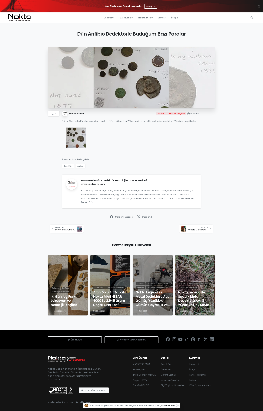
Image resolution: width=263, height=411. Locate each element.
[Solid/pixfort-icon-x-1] (205, 339)
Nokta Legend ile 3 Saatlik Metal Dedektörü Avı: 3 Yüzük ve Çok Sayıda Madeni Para (195, 298)
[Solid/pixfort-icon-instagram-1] (174, 339)
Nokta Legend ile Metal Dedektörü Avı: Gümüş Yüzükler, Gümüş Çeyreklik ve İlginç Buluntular (152, 298)
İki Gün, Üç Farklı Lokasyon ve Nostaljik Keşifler (64, 301)
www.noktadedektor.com (93, 184)
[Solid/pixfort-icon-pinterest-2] (193, 339)
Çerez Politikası (167, 405)
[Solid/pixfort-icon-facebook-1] (168, 339)
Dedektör (68, 166)
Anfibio (80, 166)
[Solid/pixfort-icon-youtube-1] (180, 339)
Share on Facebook (123, 217)
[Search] (251, 17)
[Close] (259, 6)
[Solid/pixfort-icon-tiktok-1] (187, 339)
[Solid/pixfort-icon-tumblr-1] (199, 339)
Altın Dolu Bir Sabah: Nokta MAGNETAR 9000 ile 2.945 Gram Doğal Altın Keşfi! (109, 298)
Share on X (147, 217)
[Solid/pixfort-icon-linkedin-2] (212, 339)
